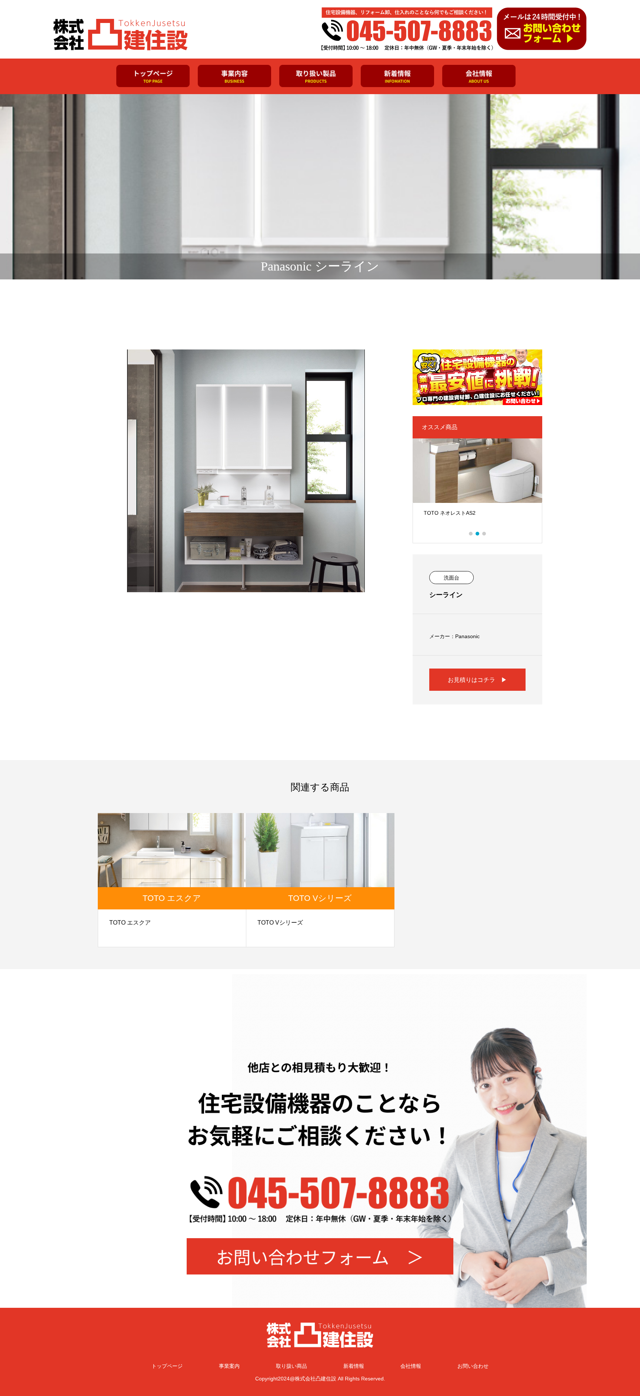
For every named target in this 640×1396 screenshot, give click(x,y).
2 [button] (478, 533)
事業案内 (229, 1366)
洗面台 (451, 578)
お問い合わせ (473, 1366)
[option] (477, 485)
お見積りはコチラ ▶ (477, 680)
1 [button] (471, 533)
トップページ (167, 1366)
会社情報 (410, 1366)
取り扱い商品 (291, 1366)
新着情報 (353, 1366)
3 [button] (484, 533)
